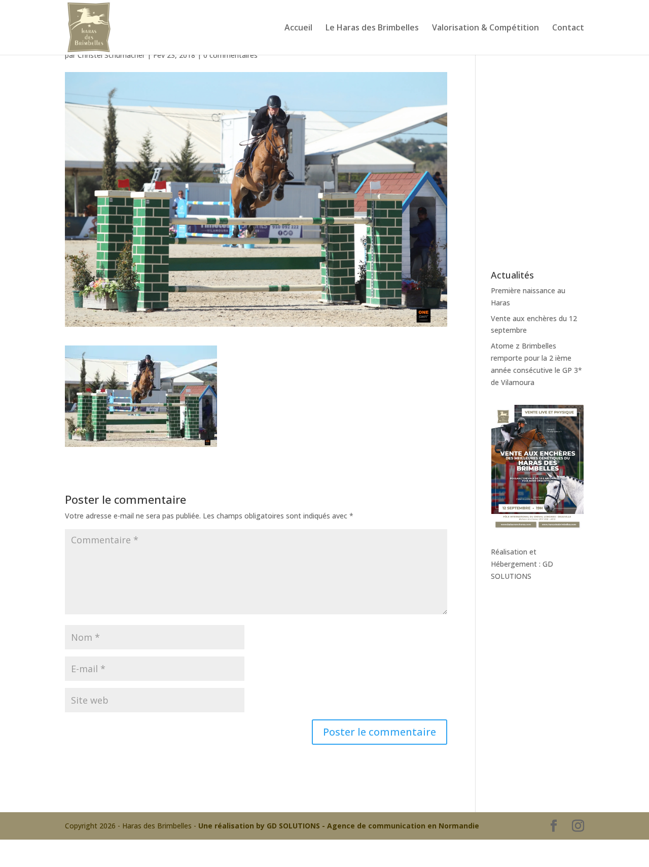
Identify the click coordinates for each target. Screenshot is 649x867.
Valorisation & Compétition (485, 28)
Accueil (298, 28)
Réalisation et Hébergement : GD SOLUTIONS (522, 564)
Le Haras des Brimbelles (372, 28)
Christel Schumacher (111, 55)
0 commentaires (230, 55)
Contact (568, 28)
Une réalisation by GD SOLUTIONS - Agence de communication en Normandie (338, 825)
